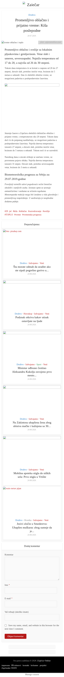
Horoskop (28, 314)
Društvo (31, 15)
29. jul (8, 211)
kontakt (26, 665)
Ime (7, 585)
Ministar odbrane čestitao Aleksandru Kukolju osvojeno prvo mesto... (32, 371)
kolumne (34, 665)
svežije (47, 211)
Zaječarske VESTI (9, 668)
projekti (43, 665)
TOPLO (9, 215)
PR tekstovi (16, 665)
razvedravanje (35, 211)
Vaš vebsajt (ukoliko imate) (17, 612)
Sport (39, 364)
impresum (6, 665)
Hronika (27, 520)
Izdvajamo (33, 263)
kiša (15, 211)
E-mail (8, 598)
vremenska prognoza (32, 215)
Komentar (9, 554)
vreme (18, 215)
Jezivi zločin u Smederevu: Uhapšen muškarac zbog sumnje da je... (32, 527)
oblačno (23, 211)
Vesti (42, 263)
